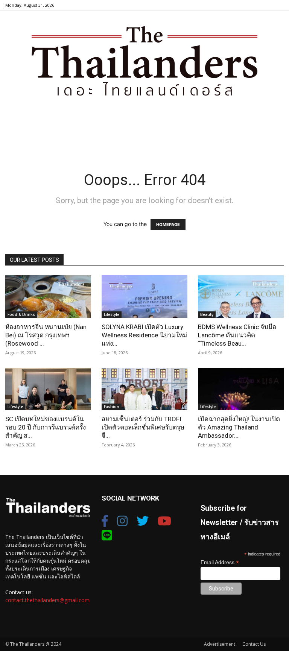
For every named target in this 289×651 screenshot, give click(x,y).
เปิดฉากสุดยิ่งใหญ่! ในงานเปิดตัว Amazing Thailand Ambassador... (239, 427)
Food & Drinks (21, 314)
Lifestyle (111, 314)
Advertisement (219, 644)
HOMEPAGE (168, 224)
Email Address (220, 562)
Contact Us (254, 644)
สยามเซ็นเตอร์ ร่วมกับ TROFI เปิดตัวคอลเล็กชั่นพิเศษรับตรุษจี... (143, 427)
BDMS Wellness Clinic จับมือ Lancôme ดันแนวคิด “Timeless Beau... (237, 335)
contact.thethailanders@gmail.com (47, 600)
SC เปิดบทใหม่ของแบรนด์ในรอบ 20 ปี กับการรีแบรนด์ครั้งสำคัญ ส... (45, 427)
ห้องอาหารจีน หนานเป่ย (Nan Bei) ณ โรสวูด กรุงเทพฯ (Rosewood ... (46, 335)
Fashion (111, 406)
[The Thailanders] (144, 61)
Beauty (206, 314)
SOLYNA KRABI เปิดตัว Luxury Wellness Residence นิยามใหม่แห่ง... (144, 335)
